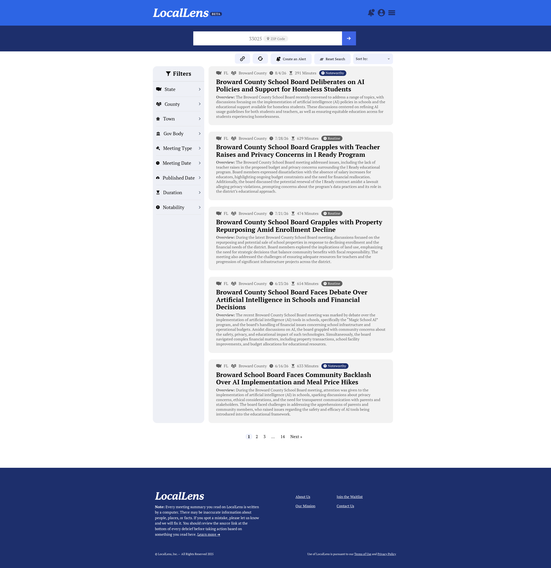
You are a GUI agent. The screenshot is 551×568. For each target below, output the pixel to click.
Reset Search (335, 59)
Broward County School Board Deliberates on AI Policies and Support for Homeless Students (290, 85)
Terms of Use (362, 554)
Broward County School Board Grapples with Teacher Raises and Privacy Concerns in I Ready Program (298, 151)
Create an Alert (294, 59)
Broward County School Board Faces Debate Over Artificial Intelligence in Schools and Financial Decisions (291, 299)
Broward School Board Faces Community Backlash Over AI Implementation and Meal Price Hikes (293, 378)
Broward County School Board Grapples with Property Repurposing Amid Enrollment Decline (299, 226)
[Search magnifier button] (349, 38)
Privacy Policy (387, 554)
